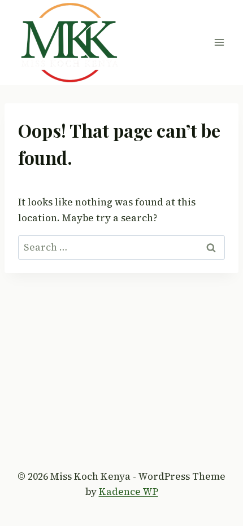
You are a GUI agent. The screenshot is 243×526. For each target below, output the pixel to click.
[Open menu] (219, 42)
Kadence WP (128, 491)
